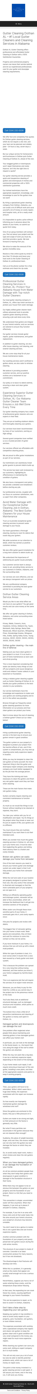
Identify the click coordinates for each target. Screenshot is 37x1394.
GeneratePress (18, 1386)
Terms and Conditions (13, 1390)
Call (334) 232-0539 (14, 130)
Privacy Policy (26, 1390)
